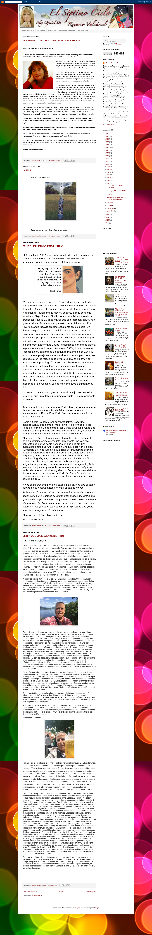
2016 (107, 147)
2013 (107, 139)
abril (108, 175)
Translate (119, 44)
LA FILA (27, 170)
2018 (107, 153)
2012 (107, 136)
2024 (107, 217)
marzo (109, 172)
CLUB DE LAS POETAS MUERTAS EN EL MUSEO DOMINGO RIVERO (121, 260)
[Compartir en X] (69, 160)
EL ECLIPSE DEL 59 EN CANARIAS (121, 409)
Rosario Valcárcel (112, 63)
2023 (107, 214)
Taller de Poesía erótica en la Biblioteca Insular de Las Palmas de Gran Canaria (121, 312)
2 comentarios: (52, 885)
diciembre (110, 211)
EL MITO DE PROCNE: (119, 363)
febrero (109, 169)
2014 (107, 142)
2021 (107, 161)
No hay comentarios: (55, 160)
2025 (107, 220)
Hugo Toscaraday (111, 432)
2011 (107, 133)
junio (109, 180)
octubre (109, 205)
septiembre (111, 203)
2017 (107, 150)
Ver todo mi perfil (108, 124)
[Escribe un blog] (67, 160)
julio (108, 183)
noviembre (110, 208)
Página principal (27, 30)
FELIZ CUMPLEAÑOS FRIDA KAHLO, (43, 246)
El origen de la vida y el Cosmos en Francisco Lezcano (121, 394)
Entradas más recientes (30, 892)
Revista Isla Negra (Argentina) (116, 430)
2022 (107, 164)
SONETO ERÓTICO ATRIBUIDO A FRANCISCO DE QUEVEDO (121, 279)
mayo (109, 178)
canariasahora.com (67, 30)
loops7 (77, 908)
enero (109, 166)
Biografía (41, 30)
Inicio (61, 892)
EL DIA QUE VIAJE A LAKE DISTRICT (43, 536)
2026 (107, 223)
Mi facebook (83, 30)
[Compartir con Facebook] (71, 160)
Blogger (96, 908)
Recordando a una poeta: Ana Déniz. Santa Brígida (51, 40)
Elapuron (52, 30)
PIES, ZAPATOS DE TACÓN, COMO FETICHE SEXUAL (121, 346)
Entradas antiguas (90, 892)
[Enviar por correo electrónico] (65, 160)
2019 (107, 156)
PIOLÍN (117, 295)
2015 (107, 144)
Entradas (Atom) (37, 895)
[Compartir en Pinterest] (74, 160)
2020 (107, 158)
